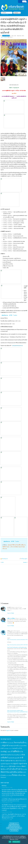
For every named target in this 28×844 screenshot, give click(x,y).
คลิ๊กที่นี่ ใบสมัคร (9, 315)
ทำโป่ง (22, 558)
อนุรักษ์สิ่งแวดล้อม (16, 772)
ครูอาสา (5, 745)
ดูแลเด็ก (17, 758)
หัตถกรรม (5, 772)
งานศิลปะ (15, 751)
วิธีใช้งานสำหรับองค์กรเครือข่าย (14, 828)
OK (10, 841)
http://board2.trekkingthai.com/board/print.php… (17, 647)
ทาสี (21, 757)
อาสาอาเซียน (8, 775)
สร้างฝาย (18, 769)
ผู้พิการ (15, 766)
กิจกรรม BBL (11, 742)
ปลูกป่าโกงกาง (6, 766)
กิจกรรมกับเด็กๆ (20, 742)
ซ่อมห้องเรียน (11, 758)
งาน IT (10, 748)
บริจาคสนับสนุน (14, 830)
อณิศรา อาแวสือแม (11, 618)
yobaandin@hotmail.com (17, 345)
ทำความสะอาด (6, 760)
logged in (8, 730)
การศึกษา (4, 742)
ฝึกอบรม (19, 766)
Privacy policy (16, 841)
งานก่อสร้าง (15, 748)
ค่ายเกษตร (6, 748)
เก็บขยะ (14, 775)
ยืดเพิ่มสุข (4, 785)
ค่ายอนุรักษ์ (21, 745)
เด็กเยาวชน (21, 775)
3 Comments (5, 37)
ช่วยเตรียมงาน (17, 755)
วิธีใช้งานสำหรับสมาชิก (14, 826)
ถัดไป (2, 562)
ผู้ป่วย (11, 766)
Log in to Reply (10, 613)
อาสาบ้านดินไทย (6, 35)
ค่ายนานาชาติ (13, 745)
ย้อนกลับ (25, 562)
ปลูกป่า (25, 558)
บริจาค (24, 760)
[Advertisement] (14, 585)
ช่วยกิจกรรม (10, 755)
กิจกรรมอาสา (5, 558)
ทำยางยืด (15, 761)
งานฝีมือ (8, 751)
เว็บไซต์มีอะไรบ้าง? (14, 823)
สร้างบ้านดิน (11, 769)
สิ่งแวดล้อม (24, 769)
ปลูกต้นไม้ (3, 763)
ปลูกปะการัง (9, 764)
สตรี (6, 769)
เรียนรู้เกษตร (3, 777)
